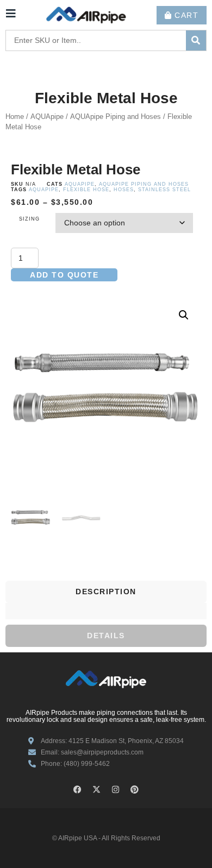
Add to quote (64, 275)
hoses (124, 189)
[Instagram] (116, 789)
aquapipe (44, 189)
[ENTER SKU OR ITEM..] (96, 40)
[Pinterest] (135, 789)
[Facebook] (78, 789)
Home (14, 116)
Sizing (29, 219)
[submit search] (196, 40)
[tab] (106, 592)
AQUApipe (47, 116)
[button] (184, 315)
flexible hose (86, 189)
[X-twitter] (97, 789)
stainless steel (164, 189)
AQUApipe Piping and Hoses (115, 116)
